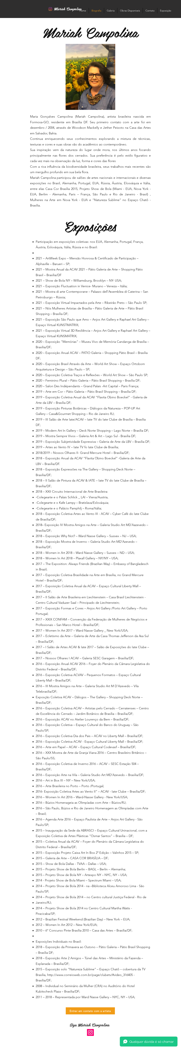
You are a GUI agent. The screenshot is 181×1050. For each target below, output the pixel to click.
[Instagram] (90, 1032)
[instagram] (50, 9)
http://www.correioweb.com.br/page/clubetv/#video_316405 (90, 975)
